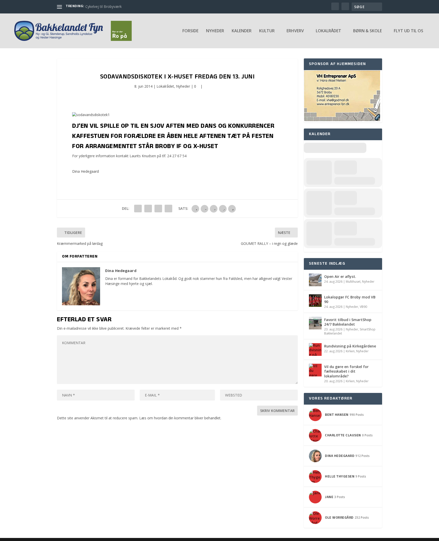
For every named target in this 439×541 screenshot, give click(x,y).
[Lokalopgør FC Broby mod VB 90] (315, 300)
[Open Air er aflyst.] (315, 280)
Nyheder (215, 31)
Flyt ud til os (408, 31)
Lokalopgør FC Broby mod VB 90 (349, 299)
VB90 (363, 307)
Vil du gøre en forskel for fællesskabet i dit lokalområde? (346, 371)
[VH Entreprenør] (342, 119)
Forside (190, 31)
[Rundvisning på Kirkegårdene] (315, 349)
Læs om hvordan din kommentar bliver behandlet (180, 418)
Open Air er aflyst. (340, 276)
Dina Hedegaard (85, 171)
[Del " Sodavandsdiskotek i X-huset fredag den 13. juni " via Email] (158, 208)
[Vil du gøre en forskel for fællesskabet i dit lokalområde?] (315, 370)
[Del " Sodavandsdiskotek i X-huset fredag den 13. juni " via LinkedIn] (148, 208)
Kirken (350, 351)
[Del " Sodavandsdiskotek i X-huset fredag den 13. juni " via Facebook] (138, 208)
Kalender (242, 31)
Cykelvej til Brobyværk (103, 6)
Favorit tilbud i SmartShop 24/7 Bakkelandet (347, 322)
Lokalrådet (165, 86)
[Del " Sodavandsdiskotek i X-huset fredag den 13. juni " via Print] (168, 208)
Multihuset (353, 281)
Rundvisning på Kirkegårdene (350, 346)
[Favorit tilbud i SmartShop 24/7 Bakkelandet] (315, 323)
